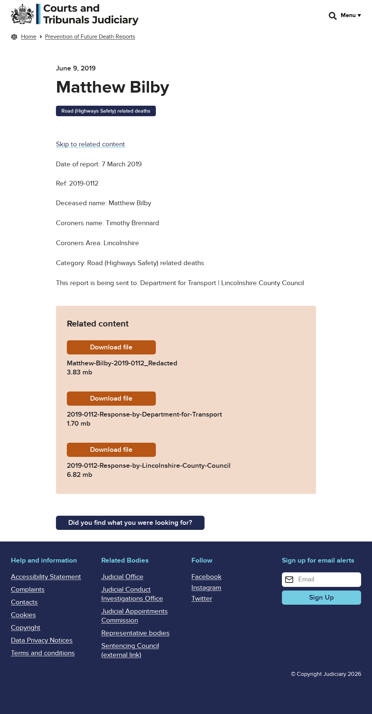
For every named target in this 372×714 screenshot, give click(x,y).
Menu (348, 15)
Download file (123, 347)
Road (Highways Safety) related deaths (105, 111)
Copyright (25, 628)
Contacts (24, 602)
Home (28, 36)
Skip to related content (90, 144)
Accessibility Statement (46, 577)
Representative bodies (135, 633)
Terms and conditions (43, 653)
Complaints (28, 589)
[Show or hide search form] (333, 16)
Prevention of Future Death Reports (90, 36)
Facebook (206, 577)
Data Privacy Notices (42, 640)
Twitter (201, 599)
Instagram (206, 588)
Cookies (23, 615)
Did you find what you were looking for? (130, 523)
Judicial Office (122, 577)
